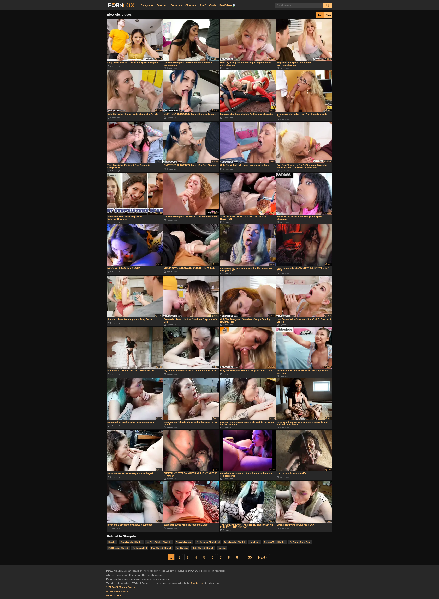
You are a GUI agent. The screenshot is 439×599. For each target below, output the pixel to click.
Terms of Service (127, 587)
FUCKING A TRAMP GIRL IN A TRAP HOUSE (131, 370)
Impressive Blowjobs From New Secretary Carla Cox (302, 115)
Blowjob (112, 542)
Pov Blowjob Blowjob (161, 548)
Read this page (198, 583)
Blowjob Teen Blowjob (274, 542)
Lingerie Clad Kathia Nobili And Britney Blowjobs (246, 114)
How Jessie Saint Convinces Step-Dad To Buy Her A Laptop (304, 320)
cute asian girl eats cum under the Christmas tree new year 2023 (246, 269)
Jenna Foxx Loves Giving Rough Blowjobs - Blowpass (300, 217)
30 (250, 557)
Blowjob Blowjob (184, 542)
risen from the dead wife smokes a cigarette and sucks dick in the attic (302, 423)
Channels (191, 5)
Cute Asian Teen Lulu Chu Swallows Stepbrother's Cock (190, 320)
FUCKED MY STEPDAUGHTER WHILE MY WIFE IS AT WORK (190, 474)
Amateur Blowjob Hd (210, 542)
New (328, 15)
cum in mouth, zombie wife (291, 473)
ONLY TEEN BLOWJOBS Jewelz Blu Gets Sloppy (190, 114)
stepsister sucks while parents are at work (186, 524)
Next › (262, 557)
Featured (162, 5)
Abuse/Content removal (117, 591)
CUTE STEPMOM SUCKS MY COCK (295, 524)
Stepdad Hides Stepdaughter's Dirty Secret (129, 319)
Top (320, 15)
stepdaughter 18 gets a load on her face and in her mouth (190, 423)
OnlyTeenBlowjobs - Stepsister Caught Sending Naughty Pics (245, 320)
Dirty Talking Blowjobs (160, 542)
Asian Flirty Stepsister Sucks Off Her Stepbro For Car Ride (303, 371)
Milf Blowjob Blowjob (118, 548)
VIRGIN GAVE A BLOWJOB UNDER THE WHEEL (189, 268)
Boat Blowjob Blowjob (234, 542)
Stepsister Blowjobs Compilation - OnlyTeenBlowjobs (295, 63)
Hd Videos (255, 542)
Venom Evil (141, 548)
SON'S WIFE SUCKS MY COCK (123, 268)
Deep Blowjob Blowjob (131, 542)
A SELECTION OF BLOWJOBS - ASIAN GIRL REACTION (243, 217)
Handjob (222, 548)
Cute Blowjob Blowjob (202, 548)
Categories (147, 5)
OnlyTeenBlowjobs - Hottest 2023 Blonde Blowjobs (190, 216)
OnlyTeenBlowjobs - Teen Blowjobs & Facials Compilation (188, 63)
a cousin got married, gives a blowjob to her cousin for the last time (247, 423)
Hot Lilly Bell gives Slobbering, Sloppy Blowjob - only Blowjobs (246, 63)
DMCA (115, 587)
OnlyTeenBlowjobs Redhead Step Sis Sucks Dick (246, 370)
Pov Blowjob (182, 548)
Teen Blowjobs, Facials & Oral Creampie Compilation (128, 166)
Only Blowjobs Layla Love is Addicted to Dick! (244, 165)
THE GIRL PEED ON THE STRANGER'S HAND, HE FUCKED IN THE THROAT (246, 525)
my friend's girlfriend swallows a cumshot (129, 524)
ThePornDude (208, 5)
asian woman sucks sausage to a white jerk (130, 473)
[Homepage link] (121, 5)
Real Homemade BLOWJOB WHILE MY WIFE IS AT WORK (303, 269)
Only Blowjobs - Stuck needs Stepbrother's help (132, 114)
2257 (108, 587)
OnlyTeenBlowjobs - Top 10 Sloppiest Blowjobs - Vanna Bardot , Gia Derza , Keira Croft (302, 166)
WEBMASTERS (113, 595)
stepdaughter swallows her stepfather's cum (130, 422)
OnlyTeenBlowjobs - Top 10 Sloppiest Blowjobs (132, 62)
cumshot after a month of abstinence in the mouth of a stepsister (246, 474)
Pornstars (176, 5)
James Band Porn (301, 542)
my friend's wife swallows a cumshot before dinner (191, 370)
